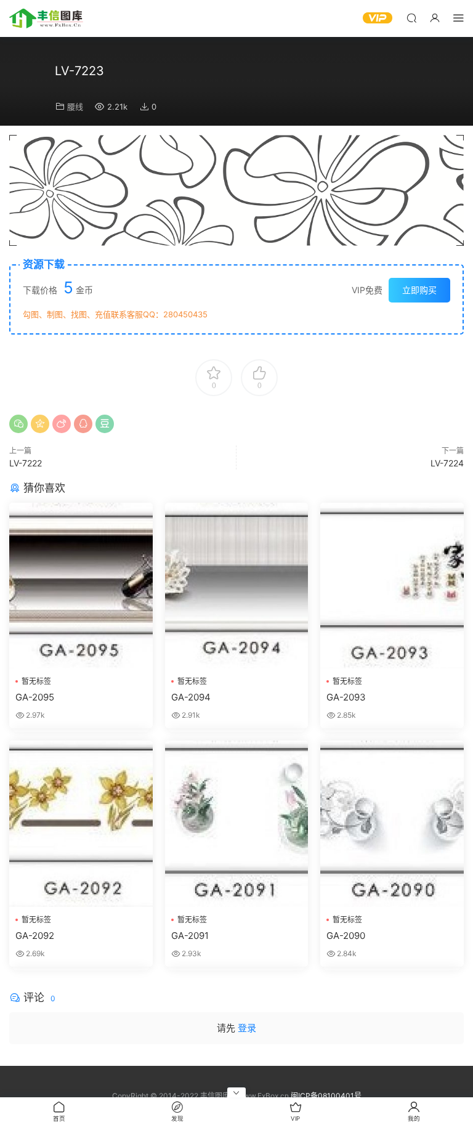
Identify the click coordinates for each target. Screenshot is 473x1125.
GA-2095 (34, 697)
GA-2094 (191, 697)
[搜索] (411, 18)
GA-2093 (346, 697)
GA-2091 (190, 935)
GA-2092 (34, 935)
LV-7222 (25, 463)
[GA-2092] (81, 823)
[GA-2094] (237, 585)
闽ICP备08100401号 (326, 1095)
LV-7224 (447, 463)
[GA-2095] (81, 585)
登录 (247, 1028)
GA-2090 (345, 935)
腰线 (75, 107)
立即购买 (419, 290)
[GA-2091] (237, 823)
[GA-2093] (392, 585)
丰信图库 (46, 18)
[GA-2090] (392, 823)
